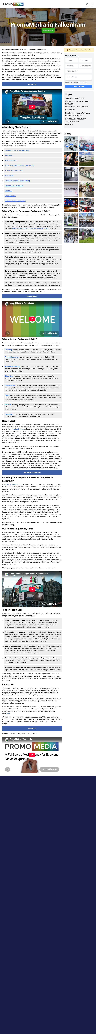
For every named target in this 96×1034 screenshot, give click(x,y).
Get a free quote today (32, 472)
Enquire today (32, 296)
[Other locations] (87, 4)
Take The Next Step (72, 122)
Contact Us (32, 84)
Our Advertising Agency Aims (75, 118)
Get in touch (48, 30)
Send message (79, 86)
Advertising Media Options (74, 98)
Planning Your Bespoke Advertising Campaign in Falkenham (77, 114)
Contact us (32, 728)
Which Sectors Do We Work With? (77, 107)
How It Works (70, 110)
